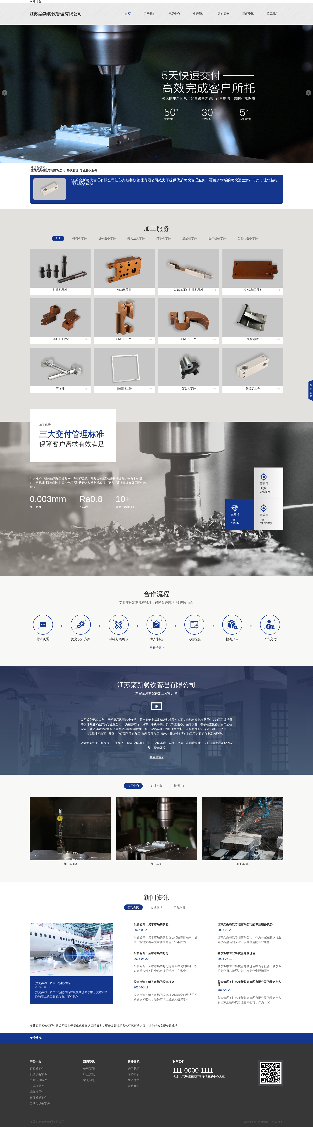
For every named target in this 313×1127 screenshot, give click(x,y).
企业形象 (156, 785)
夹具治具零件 (136, 238)
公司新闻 (133, 907)
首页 (128, 13)
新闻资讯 (248, 13)
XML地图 (250, 1122)
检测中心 (179, 785)
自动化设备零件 (247, 238)
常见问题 (179, 907)
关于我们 (149, 13)
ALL (58, 238)
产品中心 (174, 13)
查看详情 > (157, 647)
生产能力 (199, 13)
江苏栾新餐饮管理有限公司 (56, 13)
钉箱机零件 (79, 238)
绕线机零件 (189, 238)
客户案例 (223, 13)
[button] (156, 156)
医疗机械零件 (217, 238)
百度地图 (263, 1122)
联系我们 (273, 13)
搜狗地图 (277, 1122)
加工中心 (133, 785)
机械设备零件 (107, 238)
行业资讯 (156, 907)
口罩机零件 (163, 238)
